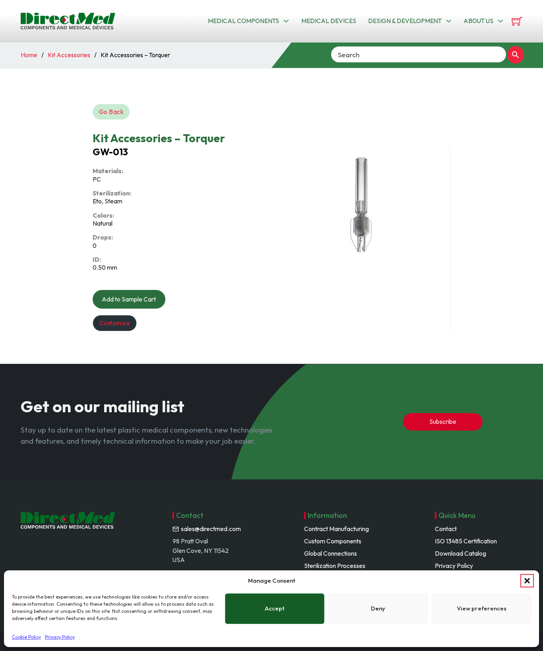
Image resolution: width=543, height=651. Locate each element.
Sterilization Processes (334, 566)
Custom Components (332, 541)
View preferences (481, 608)
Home (29, 55)
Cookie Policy (26, 637)
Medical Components (243, 21)
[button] (527, 581)
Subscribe (442, 421)
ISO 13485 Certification (466, 541)
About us (478, 21)
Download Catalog (460, 553)
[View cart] (517, 21)
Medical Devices (328, 21)
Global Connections (330, 553)
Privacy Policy (60, 637)
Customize (114, 323)
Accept (275, 608)
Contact (446, 529)
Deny (378, 608)
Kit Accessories (69, 55)
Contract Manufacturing (336, 529)
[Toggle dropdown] (286, 21)
